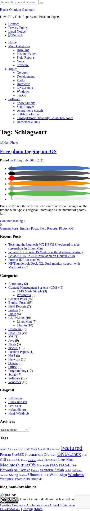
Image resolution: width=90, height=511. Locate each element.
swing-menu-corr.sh (30, 110)
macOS (22, 95)
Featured (71, 447)
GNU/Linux (25, 88)
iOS (71, 228)
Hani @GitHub (18, 413)
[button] (12, 168)
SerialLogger (25, 106)
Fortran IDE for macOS (24, 259)
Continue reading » (12, 221)
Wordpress (24, 295)
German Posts (9, 228)
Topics (12, 69)
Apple (3, 449)
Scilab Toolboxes (28, 114)
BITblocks (15, 398)
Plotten (35, 470)
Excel (57, 449)
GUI (3, 460)
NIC (16, 470)
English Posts (29, 228)
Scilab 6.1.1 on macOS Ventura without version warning (45, 252)
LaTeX (39, 460)
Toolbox (23, 475)
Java (11, 340)
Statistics (4, 475)
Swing (13, 475)
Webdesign (58, 474)
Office (12, 367)
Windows (23, 91)
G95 (40, 454)
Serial (68, 470)
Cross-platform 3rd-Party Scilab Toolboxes (45, 118)
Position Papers (27, 53)
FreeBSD (18, 454)
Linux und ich (17, 402)
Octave (13, 363)
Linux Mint (24, 321)
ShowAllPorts (26, 103)
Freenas (31, 454)
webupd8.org (17, 409)
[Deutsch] (15, 35)
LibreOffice (50, 459)
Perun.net (14, 406)
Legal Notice (17, 31)
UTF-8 (45, 475)
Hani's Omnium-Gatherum (17, 9)
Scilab (12, 374)
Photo (20, 80)
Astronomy (15, 283)
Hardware (23, 84)
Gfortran (50, 455)
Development (26, 76)
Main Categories (19, 46)
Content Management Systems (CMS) (33, 287)
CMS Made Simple (29, 291)
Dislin (50, 449)
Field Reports (26, 57)
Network (22, 72)
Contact (13, 24)
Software (23, 65)
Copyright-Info (32, 509)
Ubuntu (22, 325)
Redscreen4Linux (28, 122)
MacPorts (43, 465)
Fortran (13, 310)
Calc (21, 449)
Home (12, 42)
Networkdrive (32, 479)
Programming (17, 370)
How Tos (23, 50)
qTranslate (47, 470)
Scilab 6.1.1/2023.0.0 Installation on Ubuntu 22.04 (41, 256)
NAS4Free (67, 465)
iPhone (24, 460)
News (20, 61)
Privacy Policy (18, 27)
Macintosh (10, 464)
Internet (11, 460)
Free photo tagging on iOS (28, 151)
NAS (11, 355)
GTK (84, 455)
